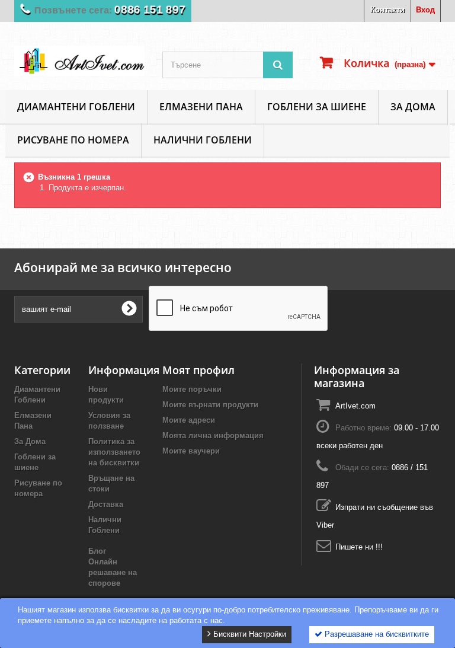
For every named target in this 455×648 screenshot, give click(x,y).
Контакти (387, 9)
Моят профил (198, 370)
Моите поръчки (192, 389)
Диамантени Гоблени (76, 106)
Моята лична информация (213, 435)
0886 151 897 (149, 10)
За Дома (412, 106)
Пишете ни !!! (359, 546)
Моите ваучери (191, 450)
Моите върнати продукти (210, 404)
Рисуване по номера (73, 139)
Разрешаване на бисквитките (375, 634)
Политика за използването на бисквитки (114, 452)
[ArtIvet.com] (79, 61)
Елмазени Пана (201, 106)
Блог (97, 551)
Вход (425, 9)
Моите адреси (188, 420)
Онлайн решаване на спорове (112, 572)
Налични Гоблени (202, 139)
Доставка (105, 504)
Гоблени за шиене (316, 106)
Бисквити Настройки (248, 634)
